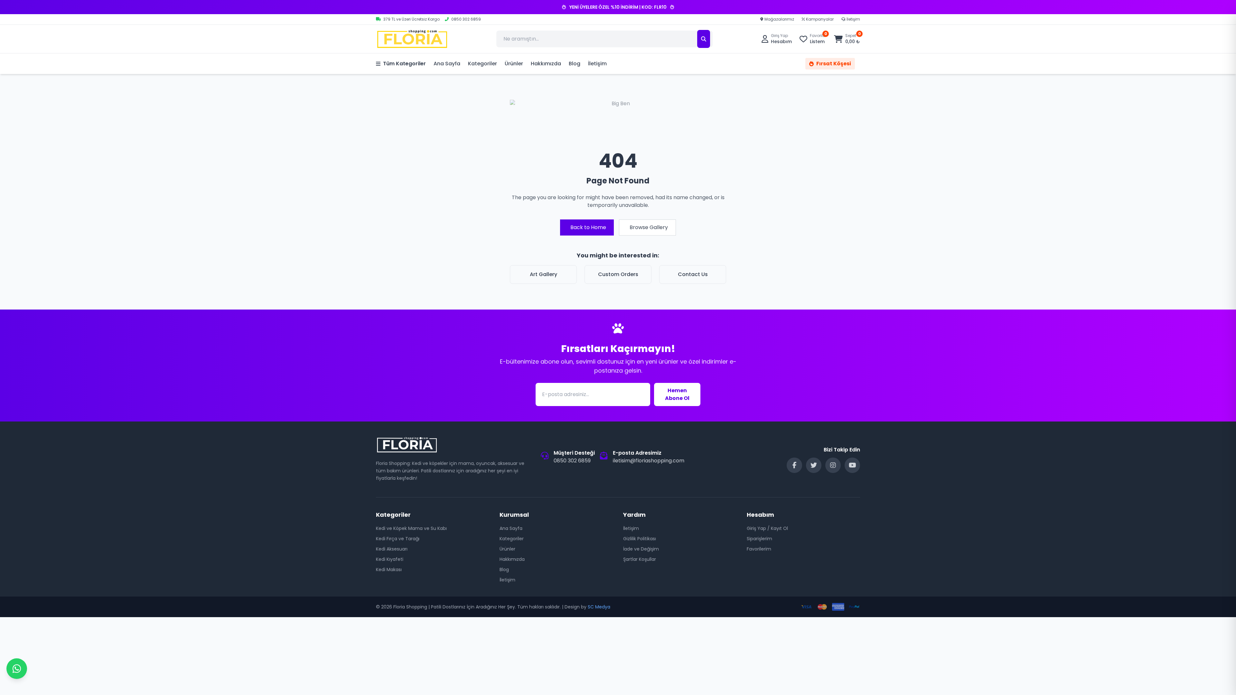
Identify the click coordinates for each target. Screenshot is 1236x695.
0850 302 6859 (572, 460)
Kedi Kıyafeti (389, 559)
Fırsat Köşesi (833, 63)
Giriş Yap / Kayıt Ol (767, 528)
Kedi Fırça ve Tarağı (397, 538)
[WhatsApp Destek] (16, 668)
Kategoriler (482, 63)
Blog (574, 63)
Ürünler (514, 63)
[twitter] (813, 465)
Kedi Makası (389, 569)
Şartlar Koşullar (639, 559)
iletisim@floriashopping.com (648, 460)
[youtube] (852, 465)
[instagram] (833, 465)
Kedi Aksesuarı (391, 549)
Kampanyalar (820, 19)
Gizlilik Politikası (639, 538)
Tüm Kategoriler (404, 63)
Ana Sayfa (447, 63)
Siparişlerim (759, 538)
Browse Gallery (649, 227)
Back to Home (588, 227)
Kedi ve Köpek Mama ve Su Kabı (411, 528)
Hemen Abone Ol (677, 394)
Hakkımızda (546, 63)
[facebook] (794, 465)
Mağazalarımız (779, 19)
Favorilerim (759, 549)
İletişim (853, 19)
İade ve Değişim (641, 549)
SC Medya (599, 607)
